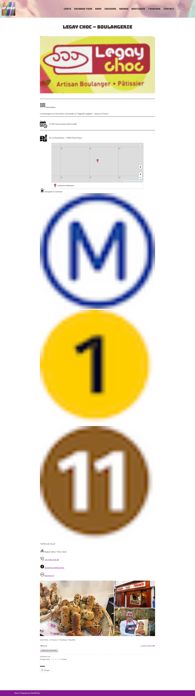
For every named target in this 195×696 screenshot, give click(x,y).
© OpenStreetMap (139, 181)
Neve (17, 693)
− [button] (140, 177)
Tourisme (154, 8)
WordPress (35, 693)
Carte (67, 8)
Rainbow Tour (83, 8)
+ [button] (140, 174)
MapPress (127, 181)
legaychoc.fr (49, 576)
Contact (169, 8)
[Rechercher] (191, 9)
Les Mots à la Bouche (147, 646)
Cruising (110, 8)
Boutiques (138, 8)
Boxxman (44, 646)
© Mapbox (132, 181)
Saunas (123, 8)
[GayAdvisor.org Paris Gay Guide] (8, 9)
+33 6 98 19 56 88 (51, 560)
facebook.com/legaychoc (54, 568)
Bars (98, 8)
